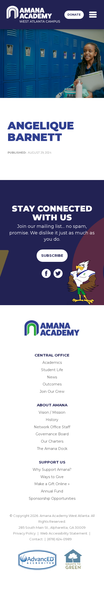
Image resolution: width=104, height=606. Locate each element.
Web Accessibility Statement (63, 533)
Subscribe (52, 255)
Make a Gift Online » (52, 484)
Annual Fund (52, 491)
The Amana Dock (52, 448)
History (52, 419)
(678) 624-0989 (59, 539)
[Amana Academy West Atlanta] (33, 14)
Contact (36, 539)
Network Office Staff (52, 427)
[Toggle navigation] (93, 14)
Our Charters (52, 441)
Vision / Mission (52, 412)
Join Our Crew (52, 391)
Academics (52, 362)
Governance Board (52, 434)
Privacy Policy (24, 533)
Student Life (52, 370)
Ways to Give (52, 477)
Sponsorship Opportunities (52, 498)
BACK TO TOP (52, 545)
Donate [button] (74, 14)
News (52, 377)
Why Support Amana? (52, 469)
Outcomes (52, 384)
